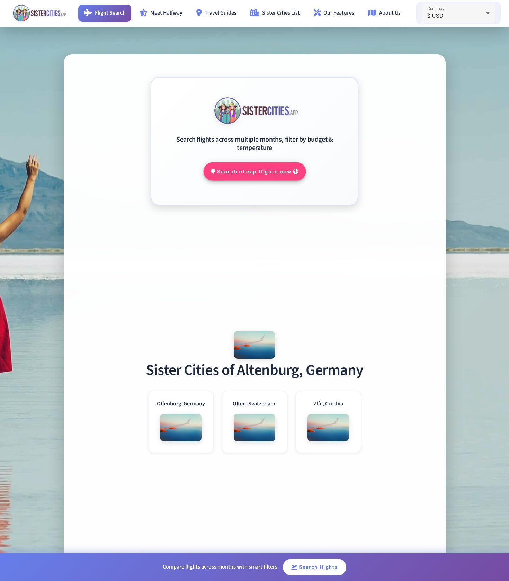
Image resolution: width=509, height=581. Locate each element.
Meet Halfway (166, 13)
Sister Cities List (281, 13)
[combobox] (458, 16)
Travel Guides (220, 13)
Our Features (338, 13)
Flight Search (110, 13)
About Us (390, 13)
